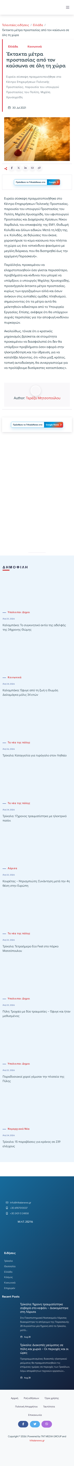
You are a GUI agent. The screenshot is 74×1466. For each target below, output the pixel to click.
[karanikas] (37, 469)
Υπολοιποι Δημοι (19, 612)
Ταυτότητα (49, 1406)
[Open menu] (67, 7)
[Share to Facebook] (11, 168)
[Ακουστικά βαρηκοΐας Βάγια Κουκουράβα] (37, 518)
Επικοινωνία (35, 1414)
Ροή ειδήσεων (31, 1398)
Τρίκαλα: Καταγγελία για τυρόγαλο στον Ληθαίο (35, 755)
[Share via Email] (32, 168)
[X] (35, 1424)
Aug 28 (27, 1337)
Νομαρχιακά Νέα (19, 1129)
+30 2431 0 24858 (19, 1213)
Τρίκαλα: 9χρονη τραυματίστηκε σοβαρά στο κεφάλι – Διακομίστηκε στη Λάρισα (44, 1308)
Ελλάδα (38, 25)
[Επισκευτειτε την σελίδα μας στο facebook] (23, 1424)
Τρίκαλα (8, 1260)
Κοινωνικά (35, 46)
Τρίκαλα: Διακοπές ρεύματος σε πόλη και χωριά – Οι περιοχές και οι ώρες (44, 1348)
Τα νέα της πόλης (19, 742)
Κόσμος (8, 1277)
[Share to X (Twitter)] (18, 168)
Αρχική (14, 1398)
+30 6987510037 (19, 1207)
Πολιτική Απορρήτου (26, 1406)
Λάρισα (12, 868)
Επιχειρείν (9, 1288)
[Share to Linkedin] (25, 168)
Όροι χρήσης (52, 1398)
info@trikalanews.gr (20, 1202)
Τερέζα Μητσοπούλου (43, 398)
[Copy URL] (39, 168)
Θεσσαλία (9, 1266)
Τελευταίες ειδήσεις (15, 25)
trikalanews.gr (37, 1440)
